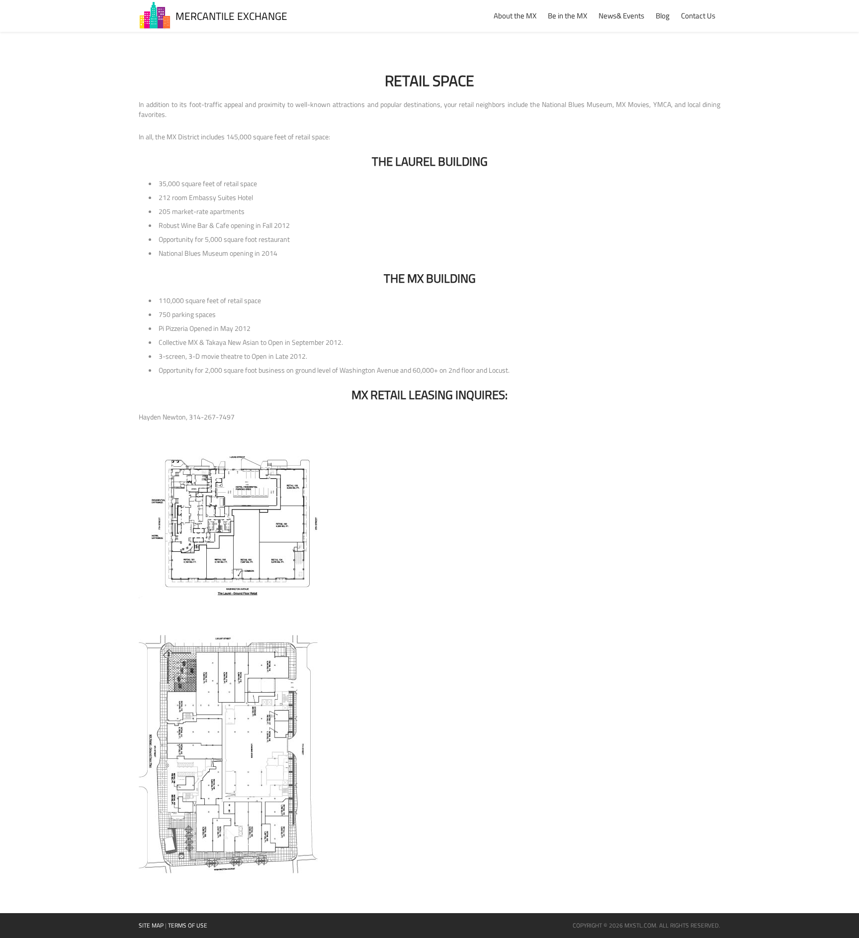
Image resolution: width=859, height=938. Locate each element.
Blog (663, 15)
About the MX (515, 15)
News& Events (621, 15)
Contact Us (698, 15)
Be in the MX (567, 15)
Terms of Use (187, 925)
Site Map (151, 925)
